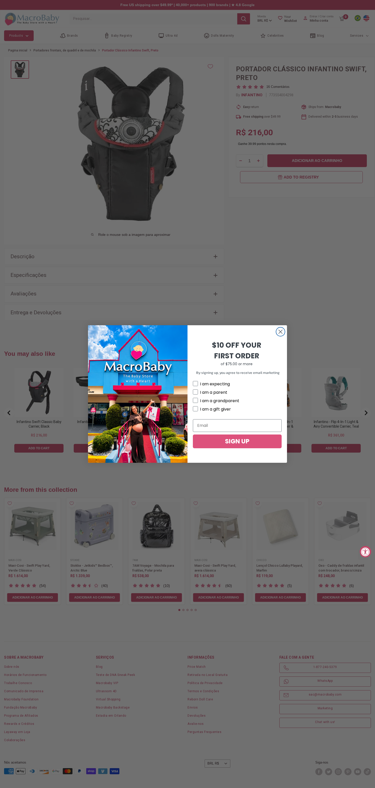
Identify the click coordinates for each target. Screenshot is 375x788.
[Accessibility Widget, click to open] (365, 551)
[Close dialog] (280, 331)
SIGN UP (237, 441)
